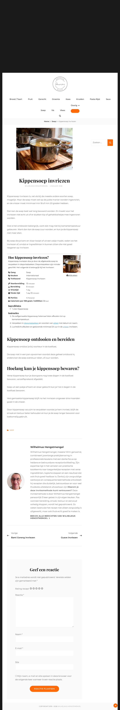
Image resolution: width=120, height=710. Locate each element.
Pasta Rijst (95, 99)
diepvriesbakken (31, 323)
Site (17, 662)
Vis (52, 110)
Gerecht (42, 99)
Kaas (68, 99)
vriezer (66, 327)
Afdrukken (72, 275)
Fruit (30, 99)
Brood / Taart (16, 99)
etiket (55, 323)
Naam (19, 634)
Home (46, 121)
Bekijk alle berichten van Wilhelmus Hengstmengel (52, 517)
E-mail (19, 648)
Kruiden (80, 99)
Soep (43, 110)
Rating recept (22, 589)
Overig (74, 105)
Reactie (19, 595)
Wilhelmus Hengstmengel (36, 186)
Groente (56, 99)
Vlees (62, 110)
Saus (108, 99)
